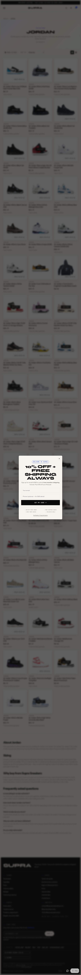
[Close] (59, 458)
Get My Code (39, 502)
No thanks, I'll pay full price (40, 515)
